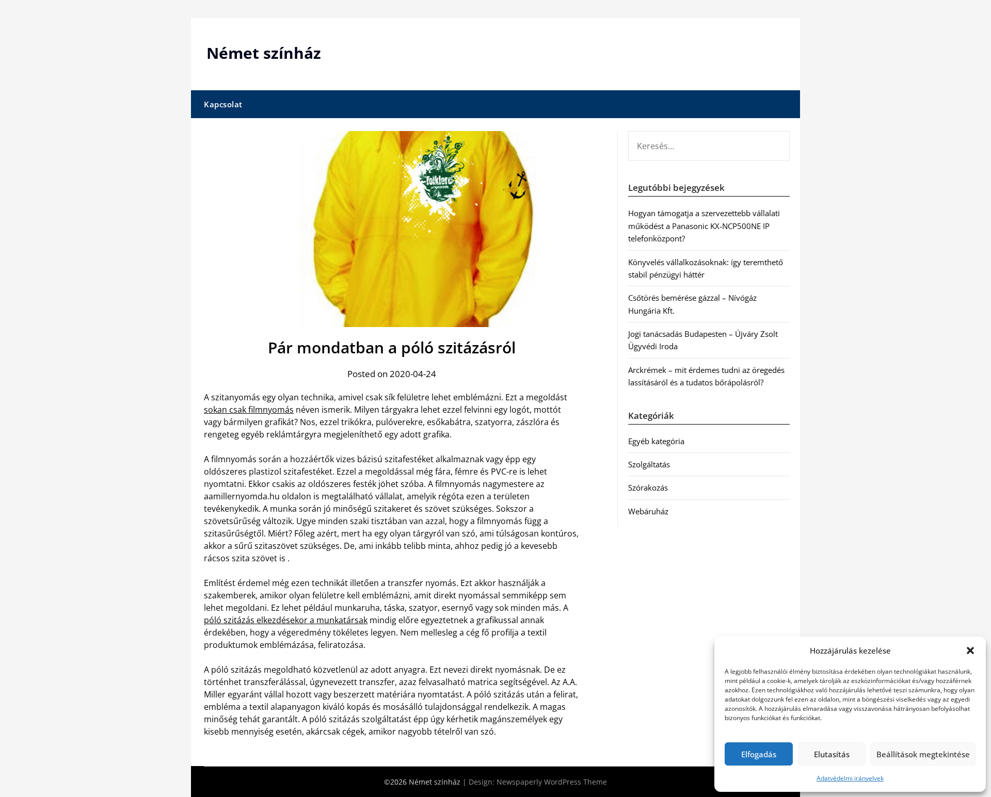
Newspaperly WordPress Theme (552, 782)
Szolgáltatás (649, 464)
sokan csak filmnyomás (249, 409)
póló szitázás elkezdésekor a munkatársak (285, 620)
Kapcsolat (223, 104)
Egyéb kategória (656, 441)
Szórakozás (648, 487)
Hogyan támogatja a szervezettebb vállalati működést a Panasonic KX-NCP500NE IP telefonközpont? (704, 225)
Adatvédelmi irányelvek (850, 778)
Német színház (263, 52)
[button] (970, 650)
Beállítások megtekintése (923, 754)
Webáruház (648, 511)
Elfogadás (758, 754)
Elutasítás (832, 754)
